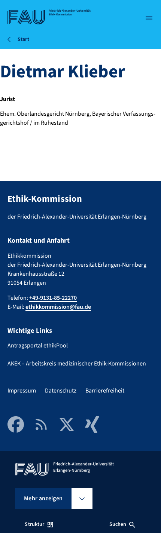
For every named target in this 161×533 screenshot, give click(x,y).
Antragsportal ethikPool (37, 345)
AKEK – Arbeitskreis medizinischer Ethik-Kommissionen (76, 363)
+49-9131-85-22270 (53, 298)
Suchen (118, 524)
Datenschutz (60, 391)
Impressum (21, 391)
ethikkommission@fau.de (58, 307)
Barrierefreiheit (104, 391)
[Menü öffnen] (149, 18)
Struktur (34, 524)
